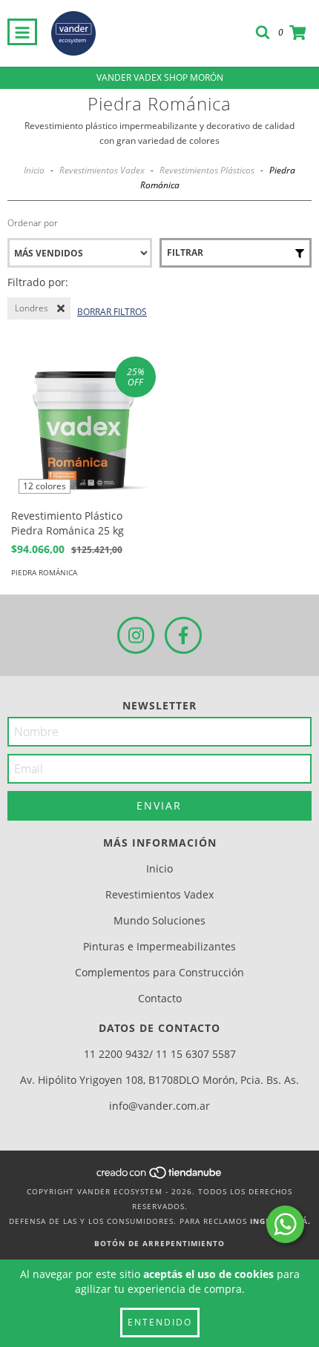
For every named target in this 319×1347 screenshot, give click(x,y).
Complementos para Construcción (159, 972)
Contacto (160, 998)
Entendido (160, 1322)
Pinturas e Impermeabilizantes (159, 946)
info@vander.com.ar (159, 1106)
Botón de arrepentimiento (159, 1243)
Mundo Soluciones (159, 920)
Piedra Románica (44, 572)
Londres (31, 308)
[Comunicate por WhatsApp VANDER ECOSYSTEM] (285, 1224)
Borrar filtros (112, 311)
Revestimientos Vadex (102, 170)
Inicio (34, 170)
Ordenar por (32, 222)
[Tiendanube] (160, 1176)
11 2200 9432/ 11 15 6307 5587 (160, 1054)
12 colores (44, 486)
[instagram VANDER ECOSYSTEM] (135, 635)
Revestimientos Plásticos (207, 170)
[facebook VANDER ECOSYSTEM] (183, 635)
